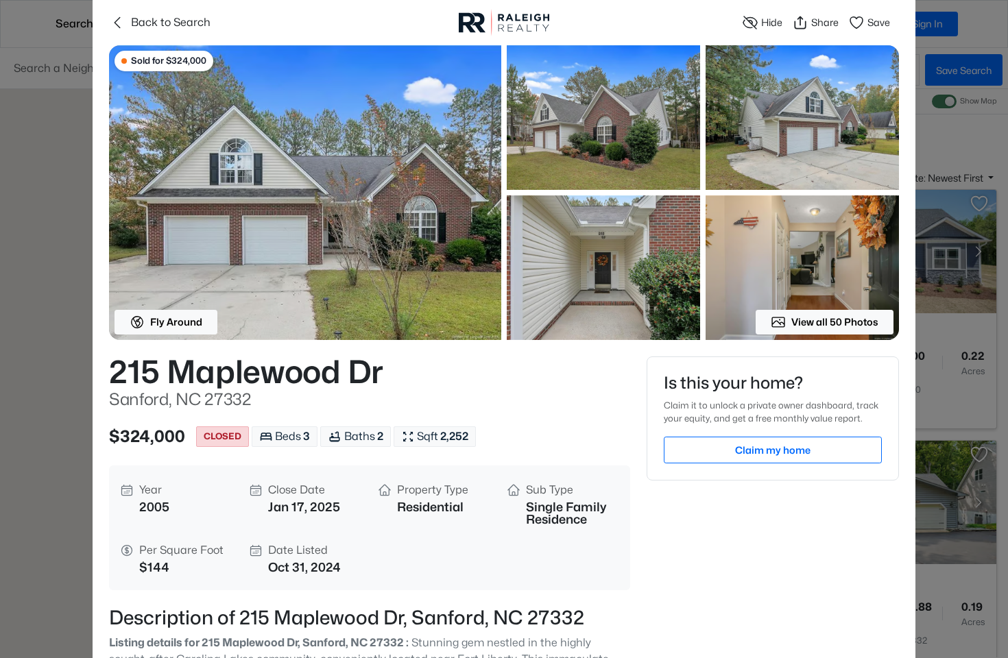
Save (878, 22)
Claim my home (773, 450)
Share (825, 22)
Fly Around (176, 322)
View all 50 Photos (834, 322)
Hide (771, 22)
